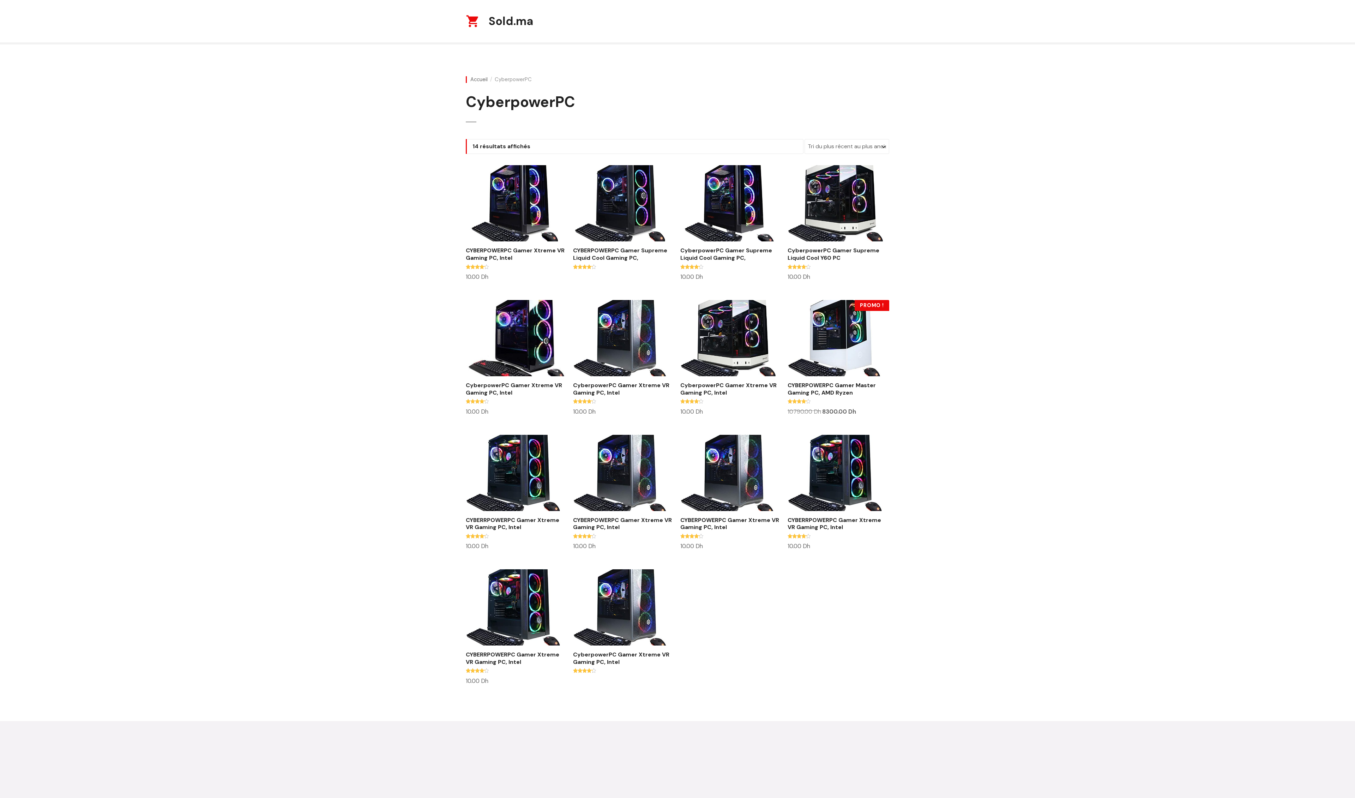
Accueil (479, 79)
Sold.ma (511, 21)
